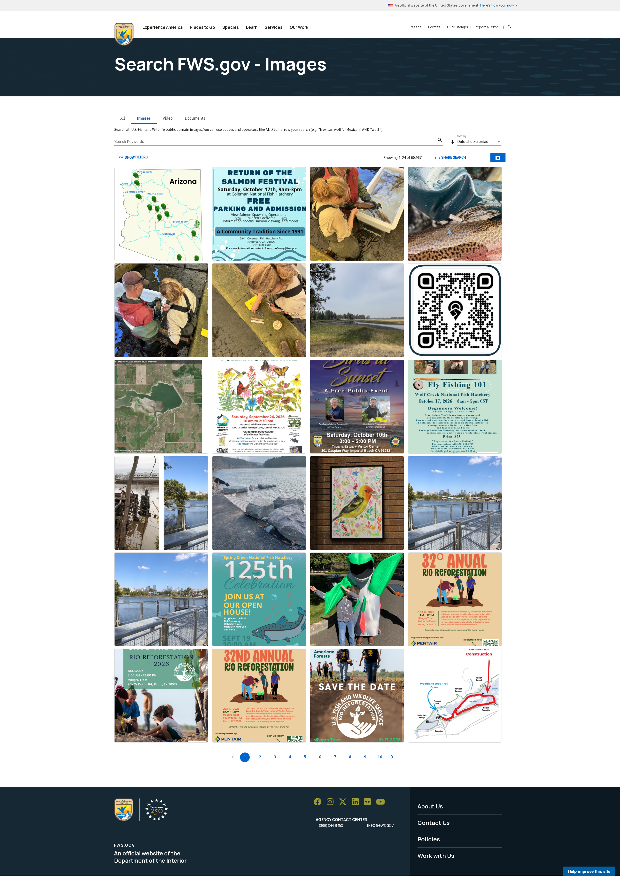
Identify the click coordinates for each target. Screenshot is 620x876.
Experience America (162, 27)
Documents (195, 118)
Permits (434, 27)
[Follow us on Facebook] (319, 802)
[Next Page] (392, 757)
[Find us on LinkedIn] (357, 802)
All (122, 118)
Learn (251, 27)
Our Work (299, 27)
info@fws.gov (380, 825)
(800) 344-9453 (331, 825)
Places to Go (202, 27)
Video (168, 118)
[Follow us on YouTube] (382, 802)
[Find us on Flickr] (369, 802)
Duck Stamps (457, 27)
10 (380, 757)
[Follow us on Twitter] (344, 802)
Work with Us (436, 856)
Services (273, 27)
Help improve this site (589, 871)
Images (144, 118)
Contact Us (434, 823)
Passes (416, 27)
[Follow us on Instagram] (332, 802)
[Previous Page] (232, 757)
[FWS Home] (124, 34)
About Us (430, 806)
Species (230, 27)
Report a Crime (487, 27)
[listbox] (479, 142)
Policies (429, 839)
